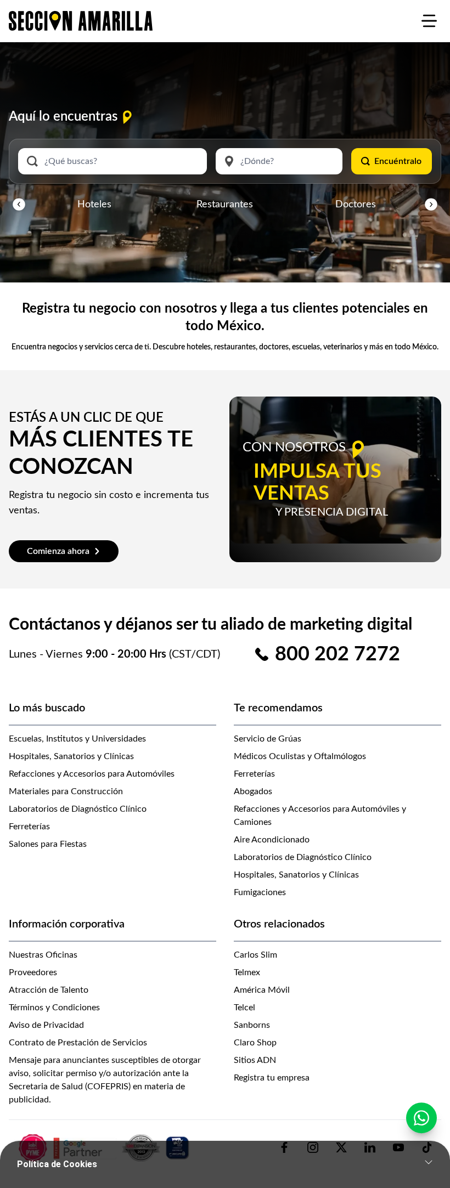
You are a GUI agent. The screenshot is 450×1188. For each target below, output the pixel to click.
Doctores (355, 205)
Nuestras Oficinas (43, 955)
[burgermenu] (429, 21)
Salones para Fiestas (48, 844)
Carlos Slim (255, 955)
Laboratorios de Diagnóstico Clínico (78, 809)
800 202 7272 (337, 654)
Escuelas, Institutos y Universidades (77, 738)
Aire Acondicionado (272, 839)
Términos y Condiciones (54, 1007)
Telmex (247, 972)
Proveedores (33, 972)
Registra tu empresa (272, 1077)
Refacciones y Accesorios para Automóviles (92, 774)
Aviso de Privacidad (46, 1025)
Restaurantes (224, 205)
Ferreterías (29, 826)
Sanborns (252, 1025)
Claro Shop (255, 1042)
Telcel (244, 1007)
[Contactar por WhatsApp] (421, 1117)
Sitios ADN (255, 1060)
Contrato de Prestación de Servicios (78, 1042)
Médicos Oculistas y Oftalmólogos (300, 756)
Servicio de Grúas (267, 738)
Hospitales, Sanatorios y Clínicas (71, 756)
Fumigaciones (260, 892)
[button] (19, 205)
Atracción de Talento (48, 990)
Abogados (253, 791)
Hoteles (94, 205)
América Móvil (262, 990)
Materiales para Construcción (66, 791)
